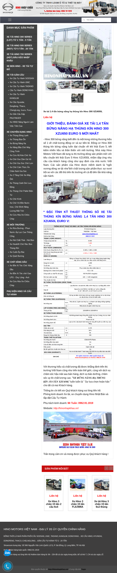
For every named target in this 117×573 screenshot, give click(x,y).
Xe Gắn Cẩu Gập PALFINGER (17, 116)
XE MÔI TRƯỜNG (16, 224)
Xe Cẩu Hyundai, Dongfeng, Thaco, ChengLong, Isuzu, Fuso (20, 106)
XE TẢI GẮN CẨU (15, 75)
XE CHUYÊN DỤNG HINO (19, 132)
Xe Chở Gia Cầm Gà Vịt (20, 159)
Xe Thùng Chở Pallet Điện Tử (21, 193)
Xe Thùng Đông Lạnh (19, 135)
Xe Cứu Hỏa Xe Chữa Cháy (19, 217)
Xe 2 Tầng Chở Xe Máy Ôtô (20, 177)
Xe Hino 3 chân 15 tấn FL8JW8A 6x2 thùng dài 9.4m (77, 506)
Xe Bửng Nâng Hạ (18, 143)
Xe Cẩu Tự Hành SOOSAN (22, 78)
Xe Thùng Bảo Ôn (18, 139)
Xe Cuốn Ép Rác (17, 252)
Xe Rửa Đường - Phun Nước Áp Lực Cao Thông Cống (21, 232)
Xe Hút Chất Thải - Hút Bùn (22, 240)
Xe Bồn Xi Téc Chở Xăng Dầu (21, 267)
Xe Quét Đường (17, 256)
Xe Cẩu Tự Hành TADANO (21, 86)
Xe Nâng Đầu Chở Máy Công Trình (20, 149)
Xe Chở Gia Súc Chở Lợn (21, 163)
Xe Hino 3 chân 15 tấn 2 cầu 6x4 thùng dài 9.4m (53, 506)
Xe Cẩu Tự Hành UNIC (20, 82)
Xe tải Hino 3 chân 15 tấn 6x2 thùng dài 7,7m (101, 505)
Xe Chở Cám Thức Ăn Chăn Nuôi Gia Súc (20, 169)
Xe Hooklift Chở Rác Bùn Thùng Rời (21, 246)
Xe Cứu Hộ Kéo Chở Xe (20, 155)
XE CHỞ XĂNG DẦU (17, 262)
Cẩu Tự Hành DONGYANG (22, 90)
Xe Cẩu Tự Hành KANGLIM (17, 96)
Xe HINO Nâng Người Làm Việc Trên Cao (22, 124)
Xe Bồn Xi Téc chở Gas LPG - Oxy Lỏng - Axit (20, 275)
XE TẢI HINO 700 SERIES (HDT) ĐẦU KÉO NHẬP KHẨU (19, 57)
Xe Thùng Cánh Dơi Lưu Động (20, 185)
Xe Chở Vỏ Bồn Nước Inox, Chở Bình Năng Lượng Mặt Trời (20, 207)
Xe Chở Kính (15, 199)
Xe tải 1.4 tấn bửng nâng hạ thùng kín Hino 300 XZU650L (73, 111)
